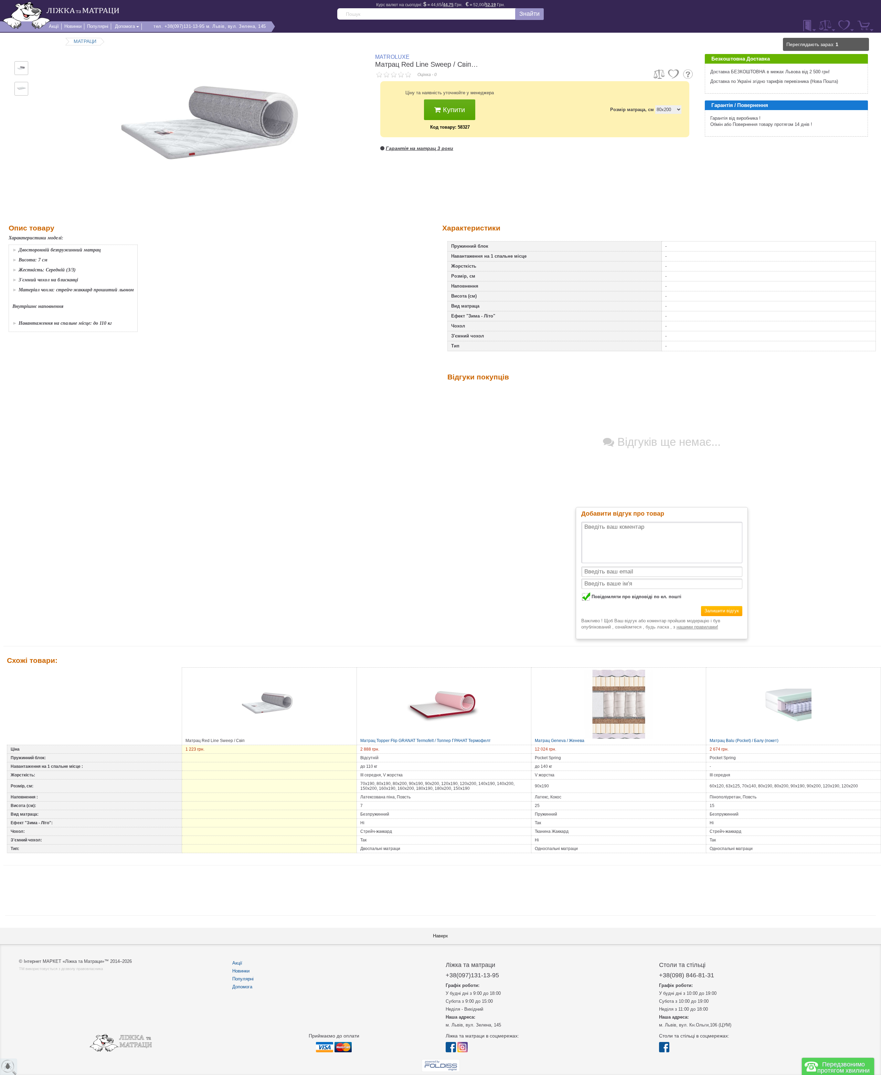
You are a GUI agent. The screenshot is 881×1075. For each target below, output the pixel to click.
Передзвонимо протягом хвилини (843, 1067)
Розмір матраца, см (632, 109)
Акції (237, 963)
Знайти (529, 13)
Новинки (241, 971)
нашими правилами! (697, 627)
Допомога (242, 986)
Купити (453, 110)
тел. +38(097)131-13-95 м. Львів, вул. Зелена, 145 (209, 26)
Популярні (243, 978)
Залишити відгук (721, 610)
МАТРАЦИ (85, 41)
